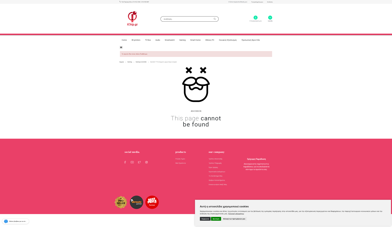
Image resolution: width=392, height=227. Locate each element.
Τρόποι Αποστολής (215, 159)
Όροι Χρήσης (213, 167)
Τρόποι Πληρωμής (215, 163)
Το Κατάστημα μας (215, 176)
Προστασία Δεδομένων (217, 172)
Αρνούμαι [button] (216, 219)
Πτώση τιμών (180, 159)
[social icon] (125, 162)
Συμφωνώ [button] (205, 219)
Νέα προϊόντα (180, 163)
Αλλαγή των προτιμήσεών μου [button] (234, 219)
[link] (236, 214)
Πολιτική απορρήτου (236, 214)
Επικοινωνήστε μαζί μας (218, 184)
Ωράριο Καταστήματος (217, 180)
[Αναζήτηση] (214, 18)
